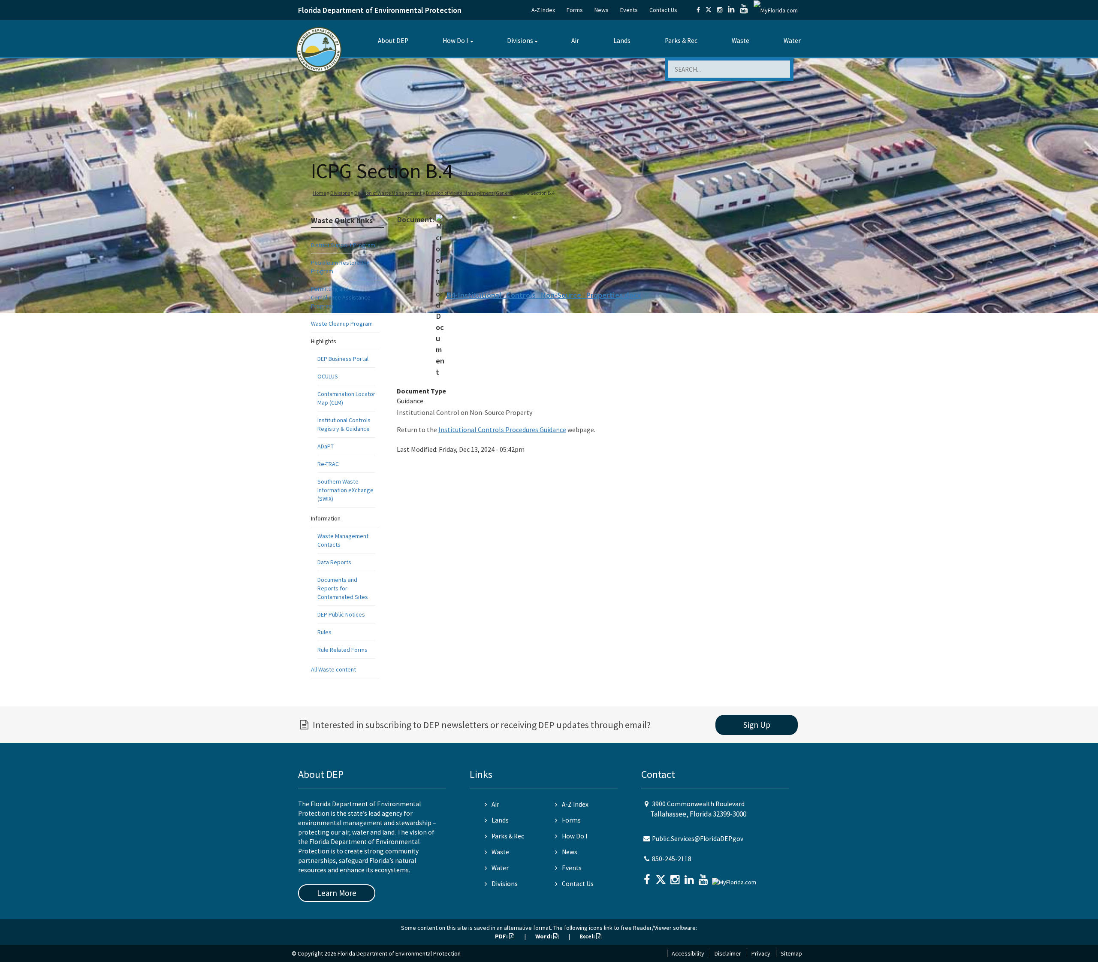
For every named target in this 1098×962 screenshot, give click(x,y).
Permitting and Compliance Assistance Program (341, 297)
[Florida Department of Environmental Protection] (319, 49)
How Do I (455, 40)
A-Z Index (543, 10)
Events (629, 10)
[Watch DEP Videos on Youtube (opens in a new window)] (744, 10)
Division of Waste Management (388, 193)
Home (319, 193)
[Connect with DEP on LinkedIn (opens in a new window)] (731, 10)
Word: (544, 936)
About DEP (393, 40)
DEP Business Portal (342, 359)
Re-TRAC (328, 464)
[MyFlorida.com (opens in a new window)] (775, 10)
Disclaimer (728, 953)
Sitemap (791, 953)
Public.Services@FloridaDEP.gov (697, 839)
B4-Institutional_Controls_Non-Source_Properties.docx (543, 295)
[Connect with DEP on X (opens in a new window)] (708, 10)
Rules (324, 632)
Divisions (520, 40)
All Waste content (333, 669)
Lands (621, 40)
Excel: (587, 936)
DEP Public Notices (341, 614)
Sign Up (756, 725)
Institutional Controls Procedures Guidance (502, 429)
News (601, 10)
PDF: (502, 936)
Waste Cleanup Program (342, 323)
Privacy (760, 953)
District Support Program (343, 245)
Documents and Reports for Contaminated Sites (342, 588)
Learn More (336, 893)
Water (792, 40)
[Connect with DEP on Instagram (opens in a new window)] (719, 10)
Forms (575, 10)
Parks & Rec (681, 40)
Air (575, 40)
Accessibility (688, 953)
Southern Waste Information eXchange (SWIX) (345, 490)
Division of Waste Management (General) (470, 193)
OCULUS (327, 376)
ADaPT (325, 446)
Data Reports (334, 562)
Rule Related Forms (342, 649)
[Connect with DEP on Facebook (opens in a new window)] (698, 10)
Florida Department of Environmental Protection (380, 10)
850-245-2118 (671, 859)
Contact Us (663, 10)
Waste (740, 40)
